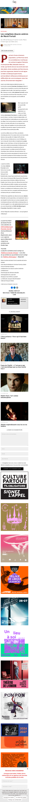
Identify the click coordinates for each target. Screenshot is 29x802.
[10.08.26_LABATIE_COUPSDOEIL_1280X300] (14, 10)
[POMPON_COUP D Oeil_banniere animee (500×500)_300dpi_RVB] (14, 707)
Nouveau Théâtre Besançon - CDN (14, 293)
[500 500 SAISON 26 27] (14, 676)
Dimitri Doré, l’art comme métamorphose (9, 396)
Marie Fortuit (14, 291)
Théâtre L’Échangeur (9, 257)
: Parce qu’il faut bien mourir (13, 337)
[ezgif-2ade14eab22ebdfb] (14, 582)
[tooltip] (12, 288)
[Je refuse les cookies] (27, 795)
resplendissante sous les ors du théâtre (14, 425)
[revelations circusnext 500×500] (14, 550)
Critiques (4, 31)
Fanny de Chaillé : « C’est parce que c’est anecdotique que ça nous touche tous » (13, 367)
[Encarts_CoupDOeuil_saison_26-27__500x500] (14, 519)
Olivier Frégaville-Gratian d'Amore (12, 44)
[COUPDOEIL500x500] (14, 613)
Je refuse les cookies (21, 797)
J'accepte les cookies (8, 797)
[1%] (14, 487)
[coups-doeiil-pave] (14, 738)
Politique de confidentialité (14, 799)
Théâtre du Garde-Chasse (9, 253)
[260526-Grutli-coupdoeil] (14, 644)
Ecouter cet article (8, 50)
